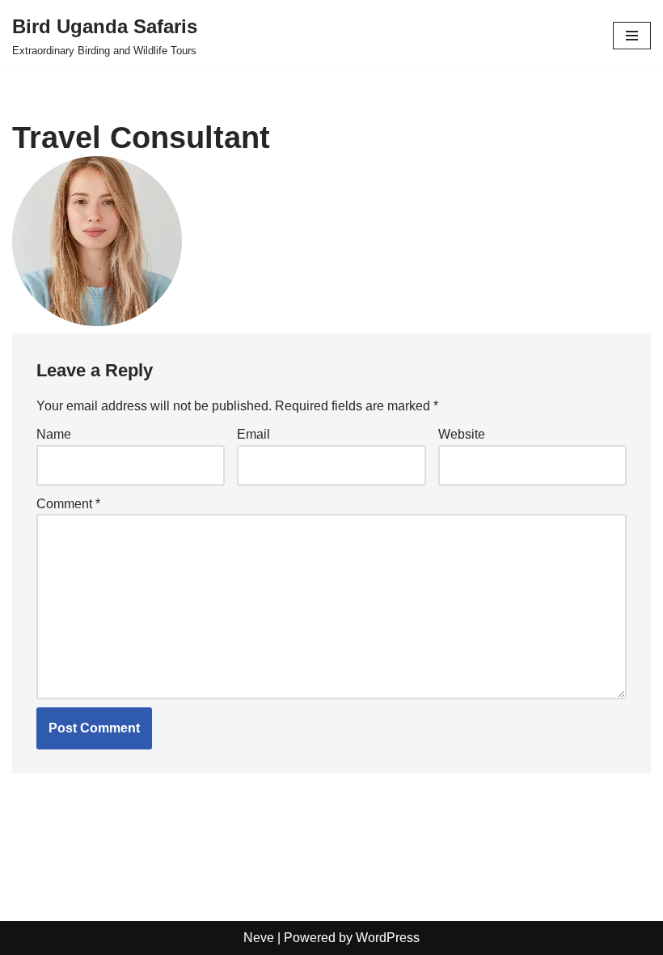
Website (461, 434)
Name (53, 434)
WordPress (388, 937)
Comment (68, 504)
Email (253, 434)
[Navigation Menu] (632, 35)
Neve (258, 937)
